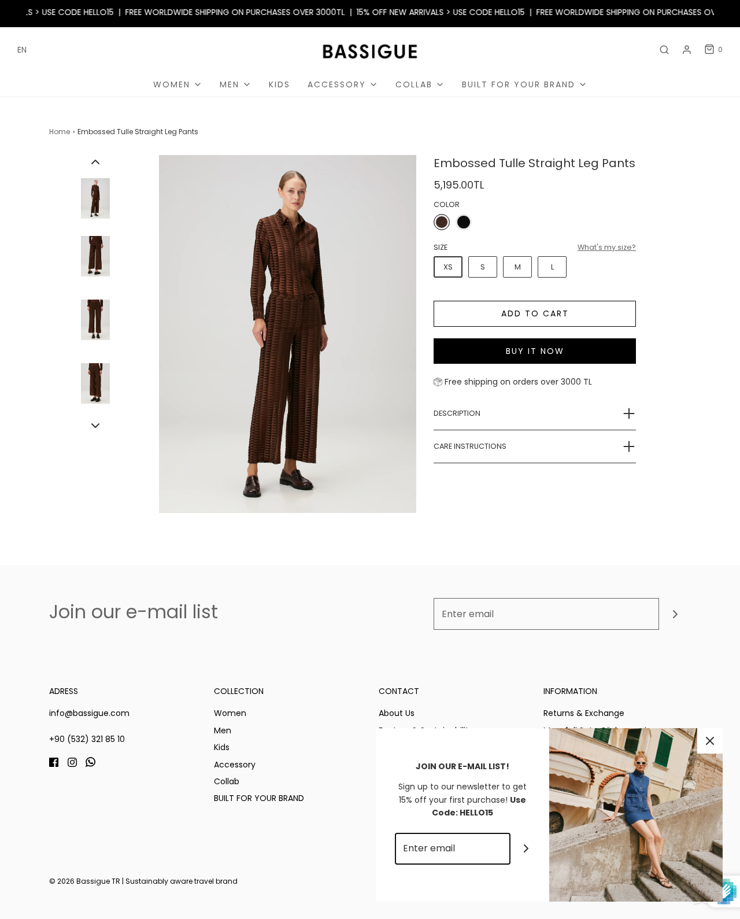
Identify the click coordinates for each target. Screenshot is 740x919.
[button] (95, 162)
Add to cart (535, 313)
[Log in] (687, 50)
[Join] (675, 614)
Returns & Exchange (583, 713)
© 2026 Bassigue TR (84, 881)
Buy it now (535, 351)
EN (22, 50)
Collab (226, 781)
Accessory (235, 764)
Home (59, 131)
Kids (279, 84)
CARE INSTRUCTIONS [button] (470, 446)
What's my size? (607, 247)
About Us (397, 713)
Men (222, 730)
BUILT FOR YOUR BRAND (259, 798)
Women (230, 713)
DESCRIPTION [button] (457, 413)
